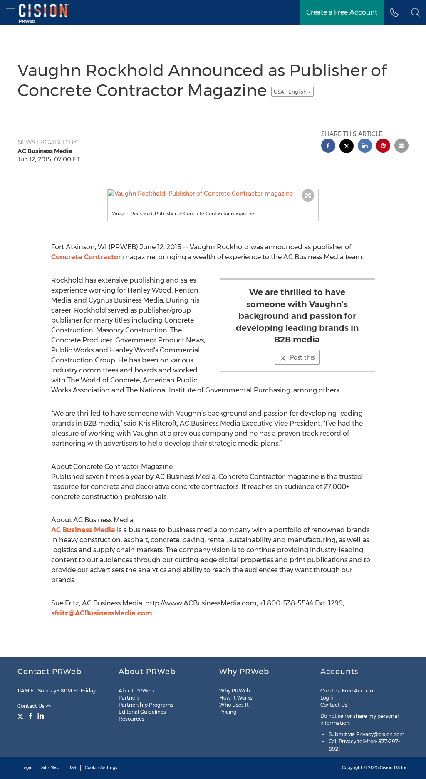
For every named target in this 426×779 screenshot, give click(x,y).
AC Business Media (83, 530)
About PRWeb (136, 690)
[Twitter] (21, 716)
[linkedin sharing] (365, 147)
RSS (72, 767)
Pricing (228, 712)
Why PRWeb (234, 690)
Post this (302, 357)
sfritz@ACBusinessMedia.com (101, 613)
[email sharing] (401, 147)
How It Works (236, 698)
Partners (129, 698)
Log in (327, 698)
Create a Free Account (347, 690)
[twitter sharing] (346, 147)
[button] (415, 12)
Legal (27, 767)
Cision (386, 767)
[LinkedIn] (40, 716)
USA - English (291, 92)
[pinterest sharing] (383, 147)
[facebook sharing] (328, 147)
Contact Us (31, 706)
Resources (131, 719)
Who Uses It (234, 705)
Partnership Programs (146, 705)
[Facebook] (30, 716)
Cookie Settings (101, 767)
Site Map (50, 767)
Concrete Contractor (86, 257)
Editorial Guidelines (142, 712)
